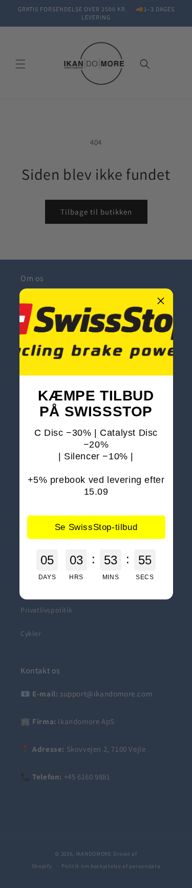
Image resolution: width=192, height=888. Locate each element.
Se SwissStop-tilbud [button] (96, 527)
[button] (161, 301)
